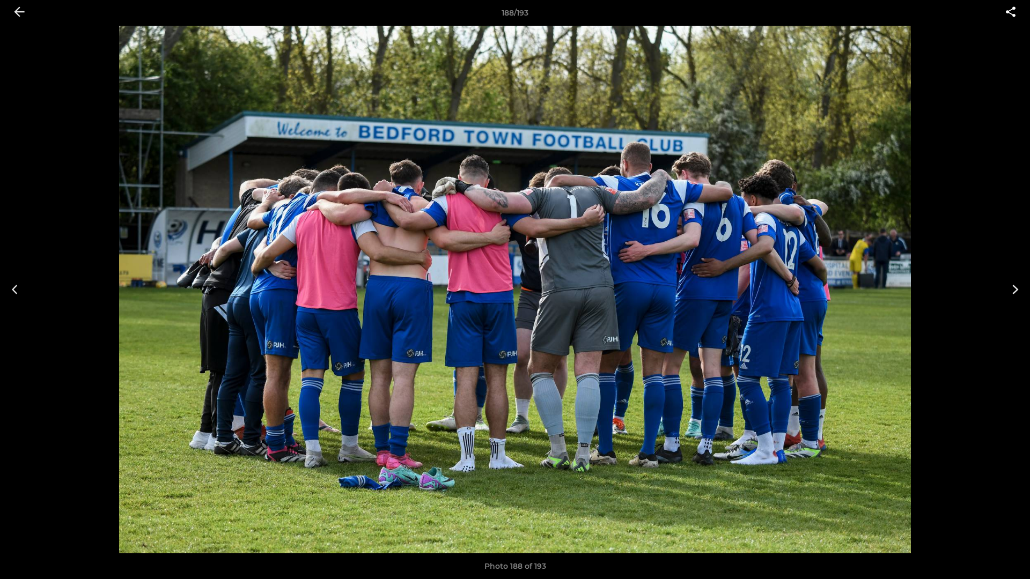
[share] (1010, 12)
